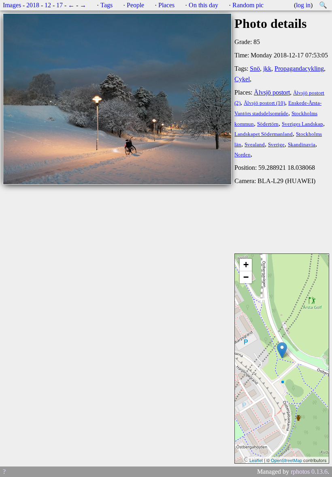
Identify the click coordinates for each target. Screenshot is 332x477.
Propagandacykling (299, 68)
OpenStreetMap (286, 460)
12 (48, 5)
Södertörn (268, 124)
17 (59, 5)
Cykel (242, 79)
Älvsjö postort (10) (264, 103)
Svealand (255, 145)
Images (12, 5)
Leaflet (256, 460)
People (135, 5)
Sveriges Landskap (302, 124)
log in (303, 5)
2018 (32, 5)
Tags (106, 5)
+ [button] (246, 265)
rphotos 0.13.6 (309, 471)
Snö (255, 68)
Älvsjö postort (272, 92)
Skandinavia (301, 145)
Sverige (276, 145)
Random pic (248, 5)
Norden (242, 155)
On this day (203, 5)
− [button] (246, 277)
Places (166, 5)
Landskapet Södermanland (263, 134)
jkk (267, 68)
